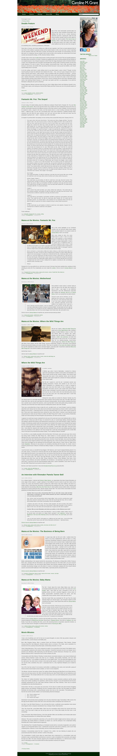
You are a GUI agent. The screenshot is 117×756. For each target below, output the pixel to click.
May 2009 (82, 84)
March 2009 (82, 86)
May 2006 (82, 126)
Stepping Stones (55, 620)
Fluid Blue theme (64, 754)
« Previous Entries (25, 21)
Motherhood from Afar (37, 620)
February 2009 (83, 87)
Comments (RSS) (57, 753)
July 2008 (82, 95)
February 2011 (83, 69)
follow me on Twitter (93, 55)
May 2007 (82, 112)
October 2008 (83, 92)
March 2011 (82, 68)
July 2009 (82, 81)
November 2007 (83, 105)
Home (24, 14)
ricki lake (57, 573)
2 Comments (37, 627)
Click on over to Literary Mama (29, 522)
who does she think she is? (50, 525)
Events (32, 14)
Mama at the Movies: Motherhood (36, 278)
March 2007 (82, 115)
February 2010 (83, 73)
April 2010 (82, 70)
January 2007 (83, 117)
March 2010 (82, 72)
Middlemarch (30, 514)
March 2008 (82, 100)
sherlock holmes (39, 93)
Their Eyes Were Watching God (40, 514)
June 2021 (82, 61)
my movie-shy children (65, 345)
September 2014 (83, 62)
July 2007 (82, 110)
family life (30, 93)
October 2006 (83, 121)
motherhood (36, 315)
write (37, 57)
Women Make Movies (45, 480)
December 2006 (83, 118)
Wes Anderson (61, 272)
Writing (40, 14)
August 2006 (83, 123)
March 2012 (82, 66)
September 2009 (83, 79)
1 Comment (36, 744)
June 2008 (82, 97)
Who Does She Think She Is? (43, 487)
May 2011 (82, 67)
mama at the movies (43, 272)
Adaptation (27, 444)
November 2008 (83, 91)
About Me (49, 14)
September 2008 (83, 93)
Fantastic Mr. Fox (33, 214)
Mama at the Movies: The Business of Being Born (43, 531)
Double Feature (28, 23)
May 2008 (82, 98)
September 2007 (83, 107)
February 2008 (83, 101)
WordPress (56, 754)
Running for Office (56, 623)
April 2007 (82, 113)
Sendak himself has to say (50, 466)
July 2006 (82, 124)
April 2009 (82, 85)
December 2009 (83, 75)
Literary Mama (55, 232)
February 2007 (83, 116)
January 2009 (83, 88)
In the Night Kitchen (63, 330)
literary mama (36, 272)
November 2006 (83, 119)
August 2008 (83, 94)
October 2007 (83, 106)
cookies (54, 268)
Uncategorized (29, 94)
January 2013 (83, 63)
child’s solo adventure (62, 337)
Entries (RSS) (48, 753)
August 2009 (83, 80)
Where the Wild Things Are (69, 328)
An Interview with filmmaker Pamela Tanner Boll (42, 475)
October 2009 (83, 77)
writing (42, 214)
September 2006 (83, 122)
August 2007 (83, 109)
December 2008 (83, 89)
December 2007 (83, 104)
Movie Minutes (27, 632)
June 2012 (82, 64)
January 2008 (83, 103)
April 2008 (82, 99)
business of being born (29, 573)
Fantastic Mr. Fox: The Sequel (34, 99)
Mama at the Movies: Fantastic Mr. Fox (38, 220)
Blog (57, 14)
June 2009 (82, 82)
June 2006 (82, 125)
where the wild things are (49, 356)
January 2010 (83, 74)
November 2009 (83, 76)
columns (26, 626)
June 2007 (82, 111)
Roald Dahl (54, 272)
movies (33, 93)
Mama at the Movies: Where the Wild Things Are (42, 321)
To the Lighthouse (60, 513)
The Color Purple (62, 514)
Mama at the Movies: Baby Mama (35, 580)
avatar (25, 93)
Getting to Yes (69, 620)
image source (24, 90)
